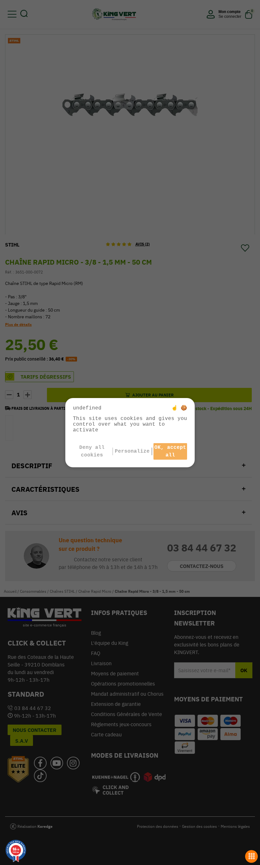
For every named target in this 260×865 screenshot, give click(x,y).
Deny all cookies (92, 451)
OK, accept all (170, 451)
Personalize (132, 451)
